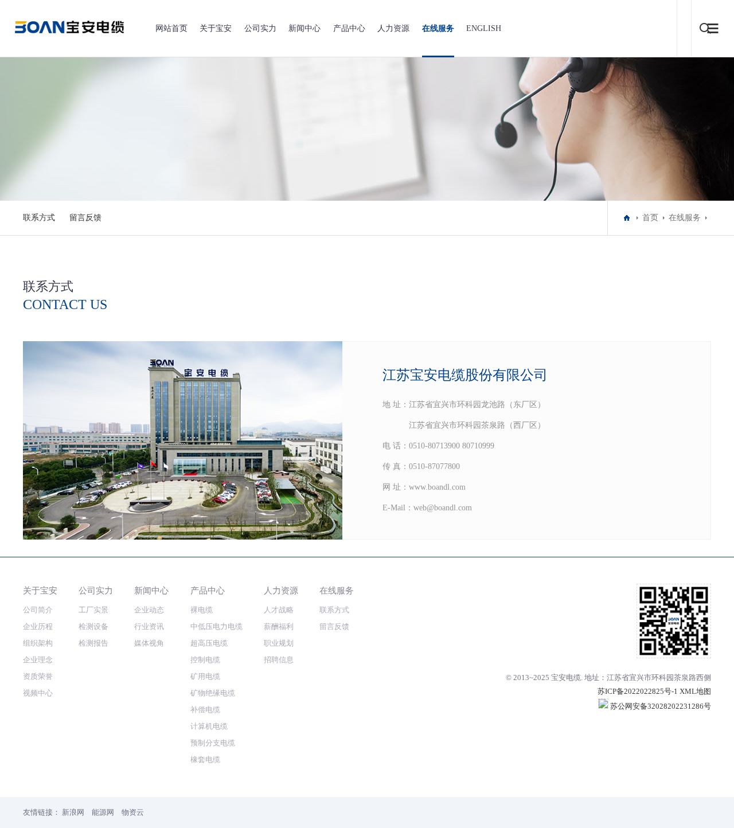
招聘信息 (279, 659)
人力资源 (393, 28)
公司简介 (38, 610)
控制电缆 (205, 659)
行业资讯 (149, 626)
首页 (650, 217)
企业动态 (149, 610)
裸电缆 (201, 610)
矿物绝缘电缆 (212, 693)
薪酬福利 (279, 626)
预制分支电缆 (212, 743)
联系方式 (39, 217)
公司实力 (260, 28)
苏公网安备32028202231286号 (659, 706)
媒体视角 (149, 643)
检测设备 (93, 626)
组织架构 (38, 643)
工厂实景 (93, 610)
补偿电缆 (205, 709)
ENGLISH (483, 28)
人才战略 (279, 610)
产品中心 (349, 28)
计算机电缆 (209, 726)
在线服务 (438, 28)
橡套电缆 (205, 759)
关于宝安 (216, 28)
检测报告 (93, 643)
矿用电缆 (205, 676)
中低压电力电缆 (216, 626)
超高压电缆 (209, 643)
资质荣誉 (38, 676)
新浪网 (73, 812)
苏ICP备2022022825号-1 (638, 691)
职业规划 (279, 643)
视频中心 (38, 693)
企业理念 (38, 659)
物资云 (133, 812)
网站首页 (171, 28)
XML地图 (695, 691)
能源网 (103, 812)
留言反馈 (85, 217)
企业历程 (38, 626)
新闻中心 (304, 28)
